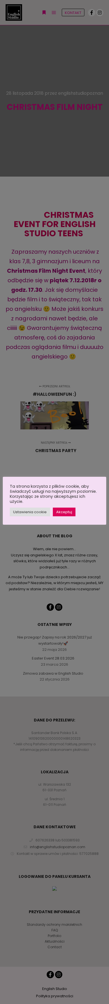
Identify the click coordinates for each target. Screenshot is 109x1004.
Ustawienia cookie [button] (30, 512)
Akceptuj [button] (64, 512)
